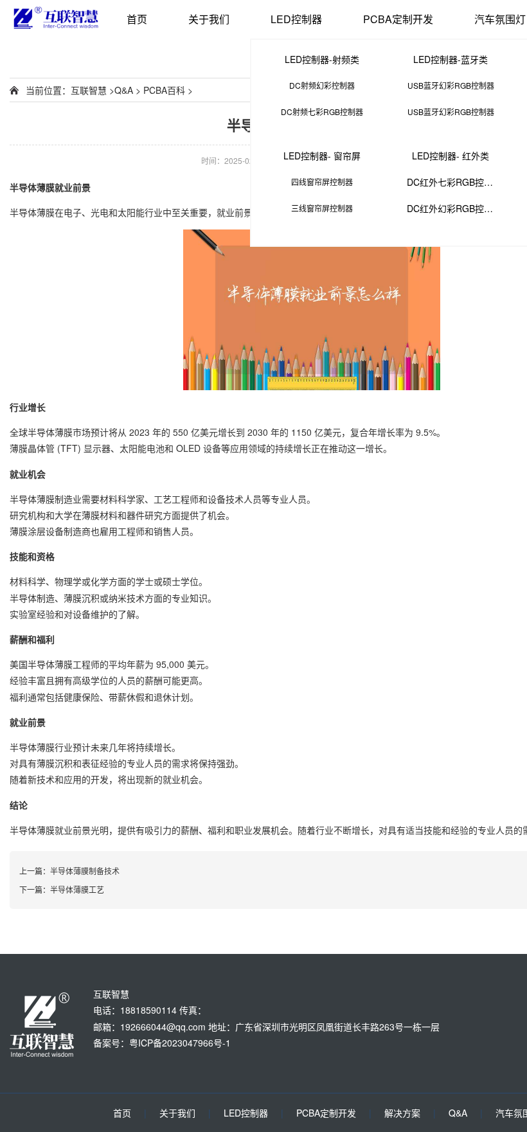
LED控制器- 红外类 (450, 155)
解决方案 (402, 1112)
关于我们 (208, 19)
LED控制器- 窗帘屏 (322, 155)
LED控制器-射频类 (322, 59)
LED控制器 (296, 19)
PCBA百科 (164, 90)
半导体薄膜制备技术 (85, 870)
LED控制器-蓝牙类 (450, 59)
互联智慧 (89, 90)
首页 (137, 19)
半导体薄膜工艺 (77, 889)
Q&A (123, 90)
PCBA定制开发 (398, 19)
